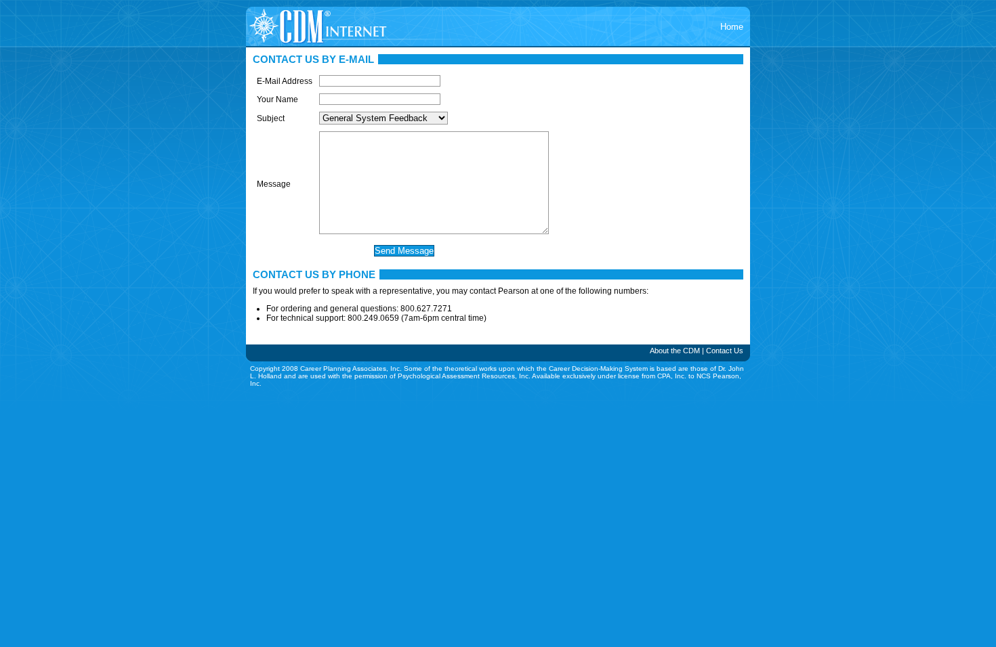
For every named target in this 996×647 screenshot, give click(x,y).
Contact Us (724, 351)
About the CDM (675, 351)
